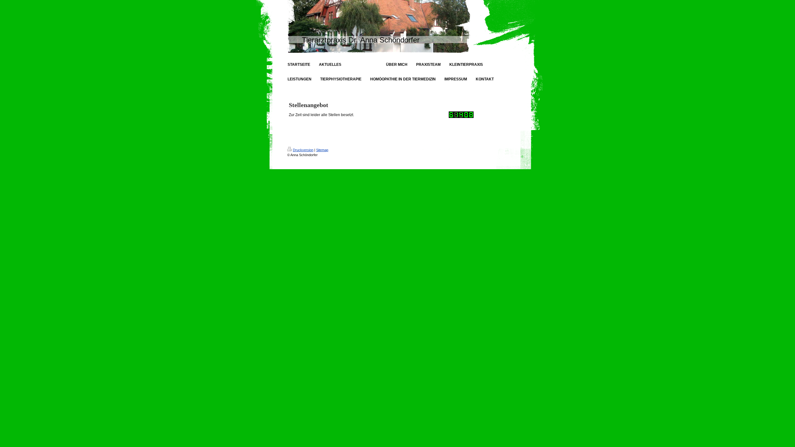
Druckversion (303, 150)
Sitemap (322, 150)
